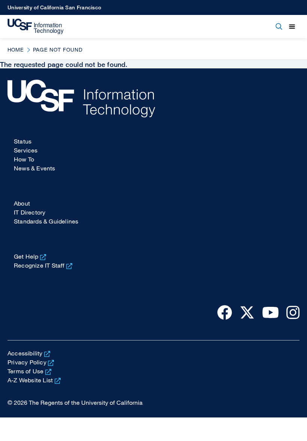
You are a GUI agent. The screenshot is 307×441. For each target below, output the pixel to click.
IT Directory (29, 212)
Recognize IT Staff (39, 265)
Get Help (26, 256)
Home (15, 49)
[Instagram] (293, 312)
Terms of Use (25, 371)
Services (26, 150)
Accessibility (25, 353)
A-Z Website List (30, 380)
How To (24, 159)
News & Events (34, 168)
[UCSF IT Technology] (35, 26)
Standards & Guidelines (46, 221)
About (22, 203)
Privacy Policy (26, 362)
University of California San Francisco (54, 7)
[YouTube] (270, 312)
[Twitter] (247, 312)
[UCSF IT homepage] (153, 98)
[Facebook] (224, 312)
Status (22, 141)
